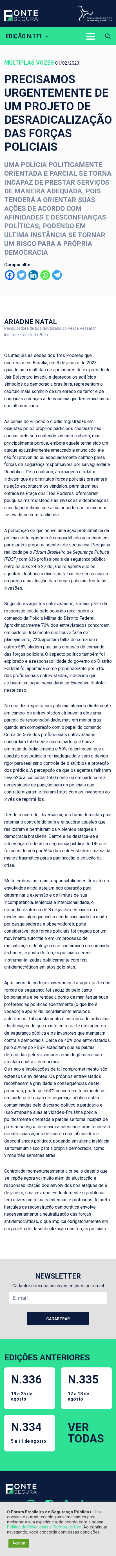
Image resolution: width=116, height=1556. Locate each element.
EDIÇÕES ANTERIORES (47, 1357)
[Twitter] (21, 275)
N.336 (26, 1387)
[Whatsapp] (45, 275)
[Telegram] (57, 275)
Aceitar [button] (18, 1543)
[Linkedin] (33, 275)
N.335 (83, 1387)
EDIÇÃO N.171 (24, 36)
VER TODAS (86, 1433)
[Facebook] (10, 275)
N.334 (28, 1432)
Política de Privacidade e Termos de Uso (44, 1527)
